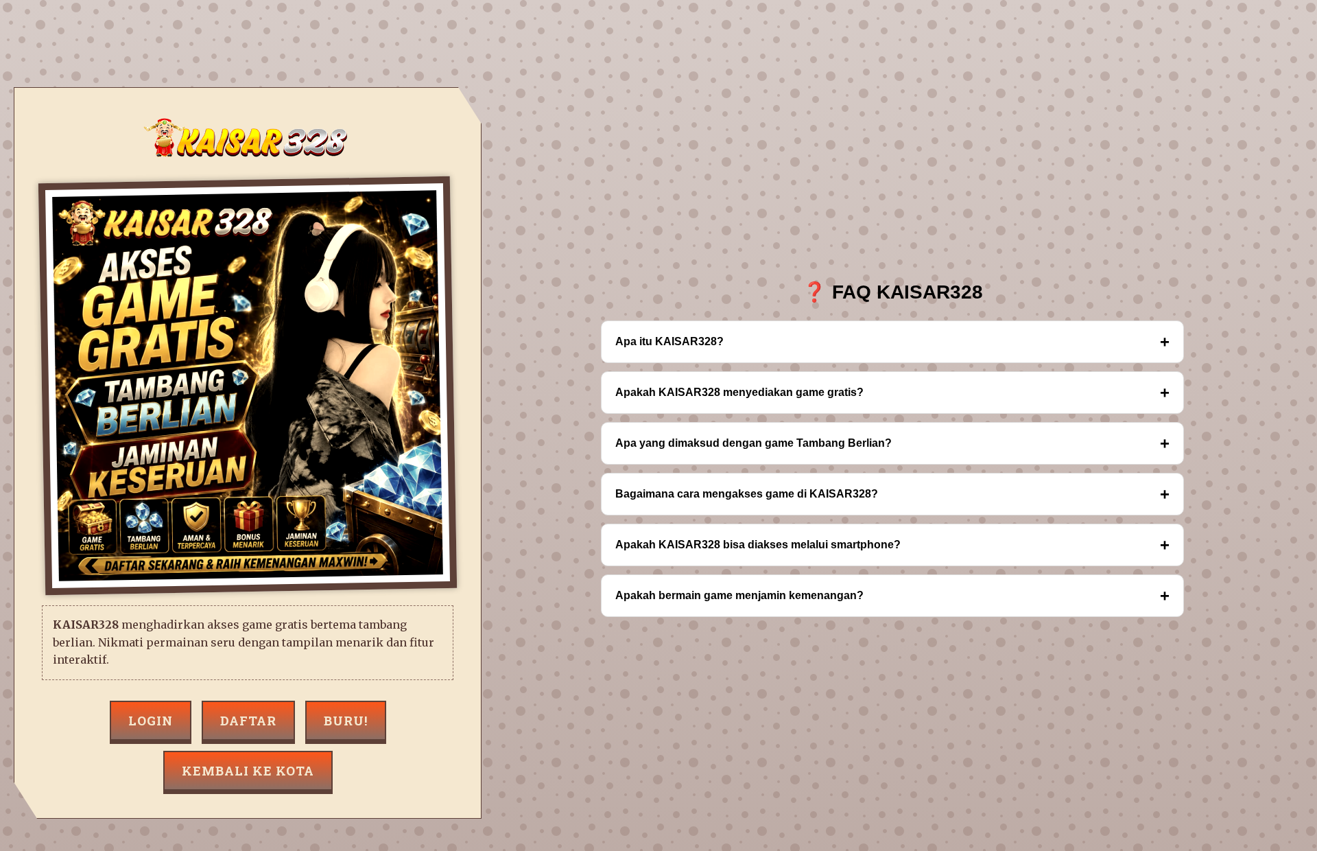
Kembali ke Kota (248, 770)
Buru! (346, 720)
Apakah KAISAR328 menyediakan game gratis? (892, 392)
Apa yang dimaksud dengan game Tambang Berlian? (892, 443)
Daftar (248, 720)
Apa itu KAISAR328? (892, 341)
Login (150, 720)
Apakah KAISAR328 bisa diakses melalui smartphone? (892, 544)
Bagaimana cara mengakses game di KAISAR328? (892, 494)
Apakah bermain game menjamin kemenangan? (892, 595)
